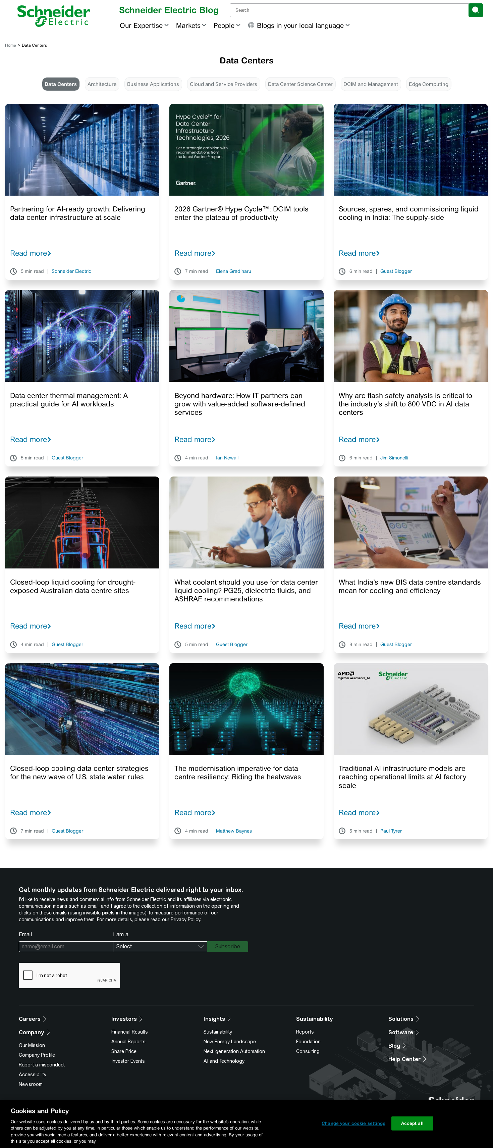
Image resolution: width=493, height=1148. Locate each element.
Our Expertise (141, 25)
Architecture (102, 84)
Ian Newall (227, 458)
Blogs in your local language (300, 25)
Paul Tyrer (391, 831)
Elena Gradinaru (233, 271)
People (224, 25)
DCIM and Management (370, 84)
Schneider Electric (71, 271)
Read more (28, 253)
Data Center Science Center (300, 84)
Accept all (412, 1123)
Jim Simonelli (394, 458)
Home (10, 45)
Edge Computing (428, 84)
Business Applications (153, 84)
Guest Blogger (396, 271)
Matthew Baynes (234, 831)
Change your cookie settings (353, 1123)
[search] (476, 10)
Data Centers (61, 84)
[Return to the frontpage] (53, 16)
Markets (188, 25)
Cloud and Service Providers (223, 84)
